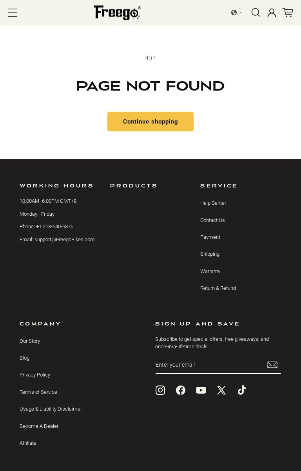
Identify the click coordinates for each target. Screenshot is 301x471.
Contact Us (212, 220)
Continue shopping (150, 121)
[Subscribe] (272, 365)
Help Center (213, 203)
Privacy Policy (35, 375)
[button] (13, 13)
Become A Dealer (39, 426)
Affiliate (28, 443)
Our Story (30, 341)
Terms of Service (38, 392)
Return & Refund (218, 288)
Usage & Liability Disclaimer (51, 409)
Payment (210, 237)
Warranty (210, 271)
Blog (24, 358)
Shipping (209, 254)
